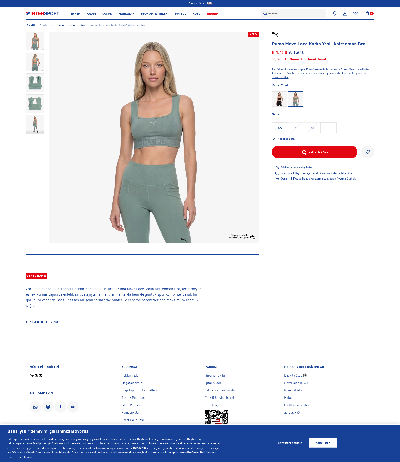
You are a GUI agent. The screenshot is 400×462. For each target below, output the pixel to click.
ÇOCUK (107, 13)
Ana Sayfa (46, 25)
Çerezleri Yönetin (290, 442)
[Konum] (335, 13)
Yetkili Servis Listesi (219, 397)
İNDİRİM (213, 13)
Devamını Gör (280, 77)
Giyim (72, 25)
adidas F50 (292, 412)
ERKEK (75, 13)
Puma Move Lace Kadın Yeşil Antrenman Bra (117, 25)
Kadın (60, 25)
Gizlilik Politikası (133, 397)
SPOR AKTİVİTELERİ (155, 13)
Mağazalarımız (131, 383)
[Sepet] (367, 13)
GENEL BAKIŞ (36, 276)
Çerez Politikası (132, 420)
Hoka (288, 397)
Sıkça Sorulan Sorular (220, 390)
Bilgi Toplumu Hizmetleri (139, 390)
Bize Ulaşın (213, 405)
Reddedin (139, 448)
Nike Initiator (293, 390)
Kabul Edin (323, 442)
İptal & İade (213, 383)
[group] (35, 41)
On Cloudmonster (296, 405)
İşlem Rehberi (131, 405)
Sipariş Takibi (215, 375)
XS (280, 128)
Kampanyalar (130, 412)
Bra (82, 25)
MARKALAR (126, 13)
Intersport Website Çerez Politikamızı (190, 452)
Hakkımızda (129, 375)
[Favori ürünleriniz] (355, 13)
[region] (200, 443)
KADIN (91, 13)
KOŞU (196, 13)
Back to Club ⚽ (295, 375)
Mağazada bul (286, 139)
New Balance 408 (296, 383)
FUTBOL (180, 13)
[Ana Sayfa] (42, 13)
